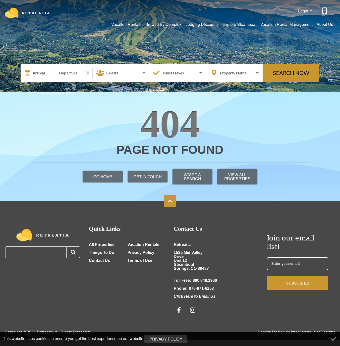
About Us (325, 24)
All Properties (101, 245)
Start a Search (192, 176)
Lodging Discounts (202, 24)
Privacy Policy (140, 253)
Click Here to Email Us (195, 296)
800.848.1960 (205, 280)
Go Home (102, 176)
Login (303, 11)
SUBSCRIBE (297, 283)
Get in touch (147, 176)
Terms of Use (139, 261)
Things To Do (101, 253)
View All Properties (237, 176)
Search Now (291, 72)
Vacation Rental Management (286, 24)
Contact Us (99, 261)
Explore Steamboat (239, 24)
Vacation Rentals (126, 24)
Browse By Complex (163, 24)
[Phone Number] (325, 11)
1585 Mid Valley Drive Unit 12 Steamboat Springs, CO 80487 (191, 261)
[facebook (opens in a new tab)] (180, 310)
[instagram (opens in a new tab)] (193, 310)
